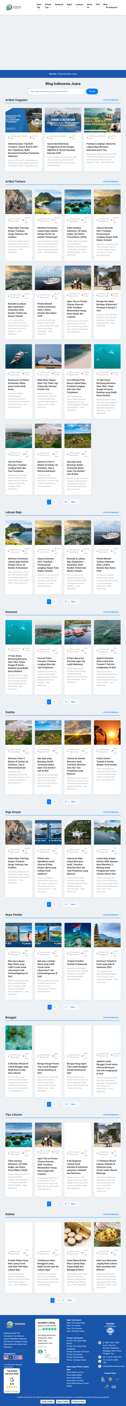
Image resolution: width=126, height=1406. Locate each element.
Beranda (53, 74)
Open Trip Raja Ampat (75, 1331)
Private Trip (48, 6)
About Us (89, 6)
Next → (74, 502)
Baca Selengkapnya (63, 49)
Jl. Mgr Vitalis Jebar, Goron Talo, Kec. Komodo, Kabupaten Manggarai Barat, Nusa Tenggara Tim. (112, 1348)
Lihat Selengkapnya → (112, 100)
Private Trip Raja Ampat (76, 1360)
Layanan (79, 4)
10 (66, 1104)
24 (66, 802)
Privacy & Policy (78, 1402)
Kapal (69, 4)
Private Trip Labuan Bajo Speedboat (77, 1347)
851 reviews (51, 1325)
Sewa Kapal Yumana (75, 1380)
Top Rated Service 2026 (11, 1372)
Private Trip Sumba (74, 1354)
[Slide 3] (63, 65)
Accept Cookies (47, 1402)
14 (66, 702)
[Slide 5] (68, 65)
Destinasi (59, 4)
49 (66, 502)
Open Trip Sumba (74, 1325)
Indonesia (112, 7)
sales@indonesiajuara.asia (114, 1366)
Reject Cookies (62, 1402)
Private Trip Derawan (75, 1357)
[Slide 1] (57, 65)
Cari (93, 91)
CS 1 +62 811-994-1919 (112, 1357)
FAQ (98, 4)
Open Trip (39, 6)
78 (66, 601)
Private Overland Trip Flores (78, 1352)
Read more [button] (42, 1347)
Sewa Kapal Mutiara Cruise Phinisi (78, 1384)
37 (66, 1204)
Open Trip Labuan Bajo (76, 1323)
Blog (105, 4)
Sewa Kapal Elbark (74, 1375)
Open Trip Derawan (74, 1328)
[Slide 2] (60, 65)
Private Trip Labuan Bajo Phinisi (77, 1342)
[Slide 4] (65, 65)
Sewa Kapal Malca (74, 1378)
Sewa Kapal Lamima (75, 1372)
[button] (55, 1358)
